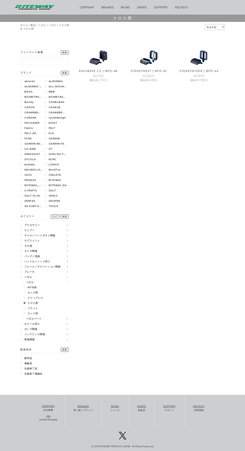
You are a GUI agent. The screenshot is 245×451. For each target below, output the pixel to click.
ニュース (115, 408)
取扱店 (141, 408)
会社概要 (48, 407)
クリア (55, 216)
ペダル (42, 25)
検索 (64, 52)
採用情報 (199, 408)
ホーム (24, 25)
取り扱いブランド (83, 408)
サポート (169, 408)
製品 (33, 25)
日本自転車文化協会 (48, 418)
